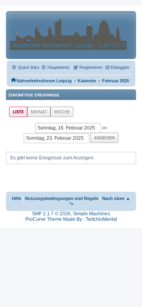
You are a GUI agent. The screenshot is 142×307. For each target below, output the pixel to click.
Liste (18, 112)
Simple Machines (91, 213)
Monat (39, 112)
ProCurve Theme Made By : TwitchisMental (71, 219)
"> (71, 204)
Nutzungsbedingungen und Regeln (62, 198)
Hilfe (16, 198)
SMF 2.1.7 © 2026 (51, 213)
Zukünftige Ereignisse (34, 95)
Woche (62, 112)
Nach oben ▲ (116, 198)
